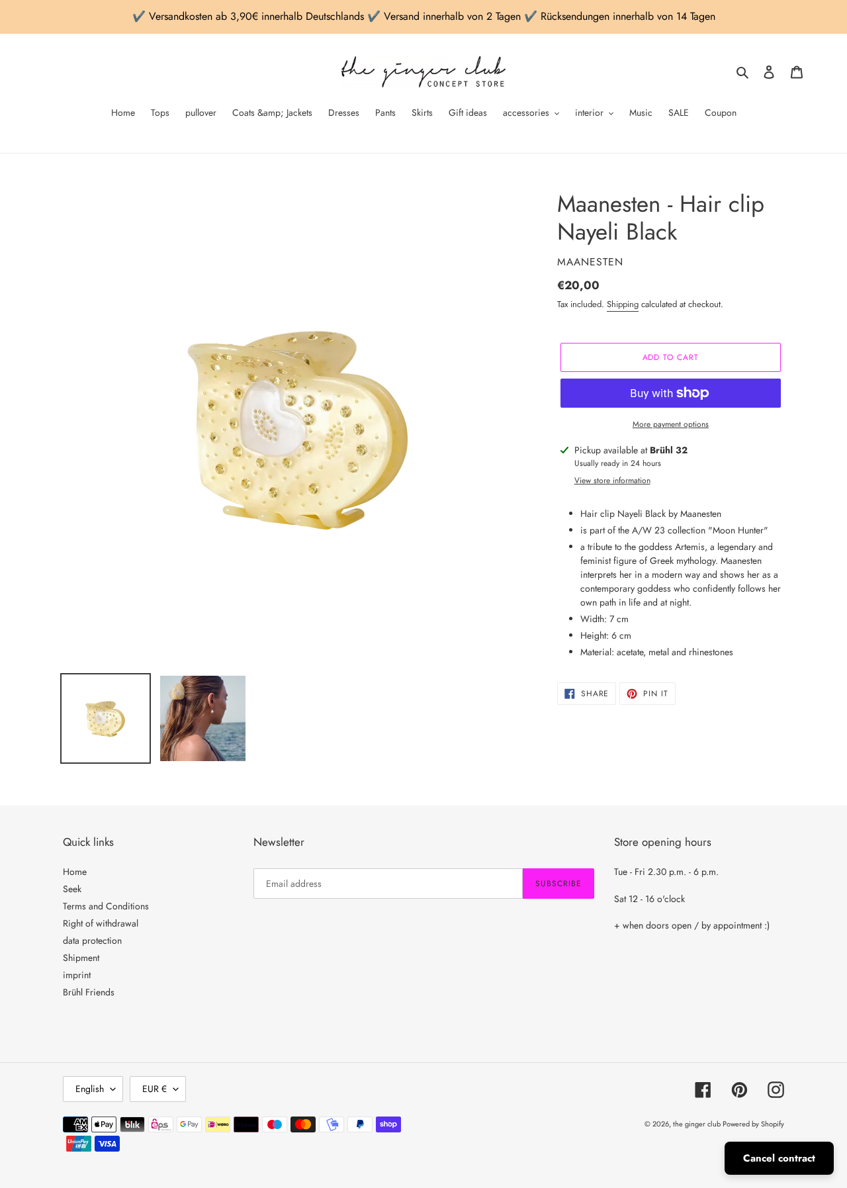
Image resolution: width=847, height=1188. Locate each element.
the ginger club (698, 1124)
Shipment (81, 957)
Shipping (623, 304)
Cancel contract (779, 1158)
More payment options (671, 424)
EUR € (154, 1088)
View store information (612, 480)
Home (75, 871)
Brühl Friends (88, 992)
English (89, 1088)
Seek (72, 888)
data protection (92, 940)
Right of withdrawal (100, 923)
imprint (77, 975)
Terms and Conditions (106, 906)
